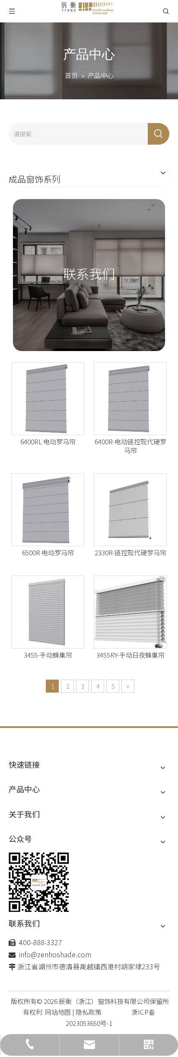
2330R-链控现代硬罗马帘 (130, 552)
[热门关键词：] (158, 134)
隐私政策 (89, 1011)
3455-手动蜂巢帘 (48, 655)
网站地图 (58, 1011)
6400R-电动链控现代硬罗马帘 (130, 446)
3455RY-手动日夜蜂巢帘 (130, 655)
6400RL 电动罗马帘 (48, 441)
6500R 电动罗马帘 (48, 552)
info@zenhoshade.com (55, 954)
